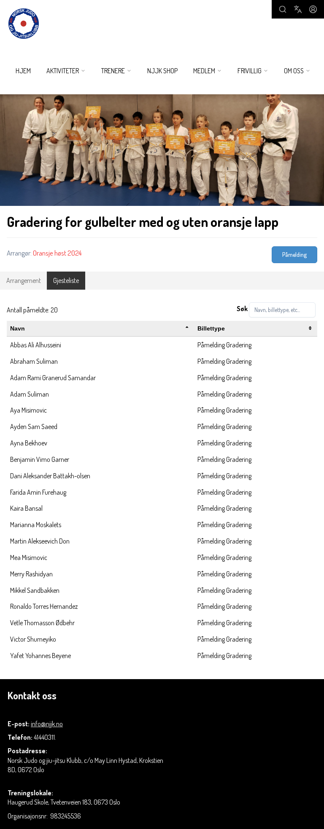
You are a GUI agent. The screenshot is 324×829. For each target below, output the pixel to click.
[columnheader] (100, 328)
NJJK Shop (162, 71)
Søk (242, 308)
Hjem (23, 71)
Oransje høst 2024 (57, 252)
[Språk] (297, 9)
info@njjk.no (47, 724)
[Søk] (282, 9)
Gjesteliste (66, 280)
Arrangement (23, 280)
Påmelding (294, 254)
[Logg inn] (313, 9)
